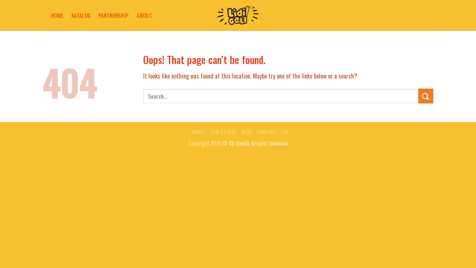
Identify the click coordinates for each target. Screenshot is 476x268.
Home (57, 15)
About (144, 15)
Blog (247, 131)
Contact (266, 131)
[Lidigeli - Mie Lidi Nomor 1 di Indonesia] (238, 15)
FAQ (285, 131)
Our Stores (224, 131)
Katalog (80, 15)
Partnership (114, 15)
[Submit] (425, 96)
